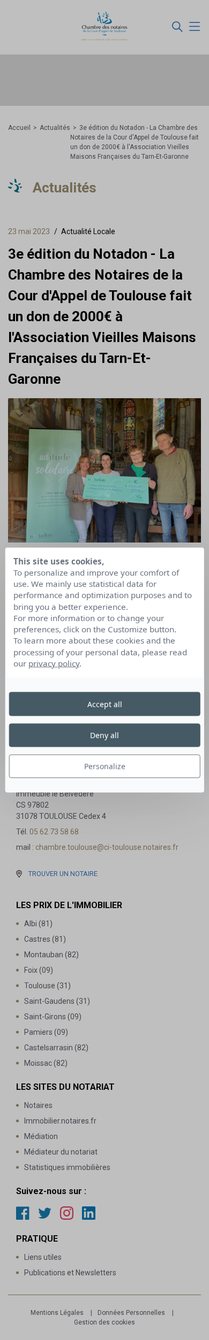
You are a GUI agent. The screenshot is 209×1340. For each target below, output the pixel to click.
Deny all (104, 735)
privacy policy (53, 663)
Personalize (104, 766)
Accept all (104, 704)
